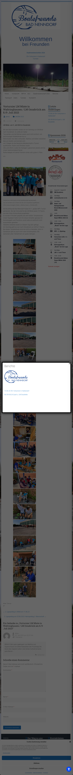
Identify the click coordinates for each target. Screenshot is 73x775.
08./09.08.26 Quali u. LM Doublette (16, 394)
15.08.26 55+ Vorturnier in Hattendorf (16, 391)
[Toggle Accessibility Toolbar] (69, 770)
